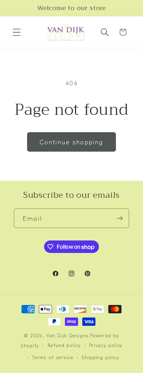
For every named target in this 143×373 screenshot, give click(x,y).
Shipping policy (100, 357)
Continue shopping (71, 141)
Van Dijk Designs (68, 335)
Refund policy (64, 345)
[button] (17, 32)
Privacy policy (106, 345)
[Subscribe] (119, 218)
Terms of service (52, 357)
